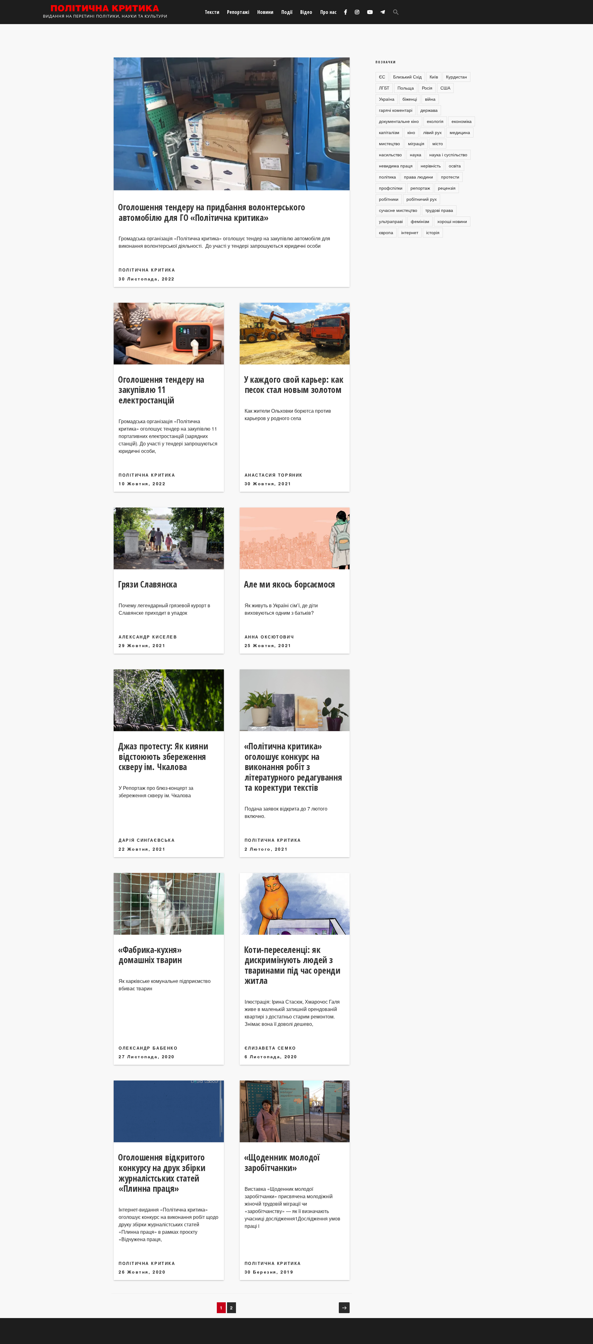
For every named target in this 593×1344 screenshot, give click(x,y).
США (445, 88)
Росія (427, 88)
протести (450, 177)
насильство (390, 154)
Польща (405, 88)
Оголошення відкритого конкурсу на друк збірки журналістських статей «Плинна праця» (161, 1172)
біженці (409, 99)
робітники (388, 199)
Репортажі (238, 12)
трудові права (439, 210)
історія (432, 232)
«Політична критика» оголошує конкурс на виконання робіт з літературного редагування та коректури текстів (293, 766)
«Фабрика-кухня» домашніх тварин (150, 955)
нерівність (431, 165)
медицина (460, 132)
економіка (462, 121)
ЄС (382, 77)
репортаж (420, 188)
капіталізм (389, 132)
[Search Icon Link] (396, 12)
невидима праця (396, 165)
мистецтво (389, 143)
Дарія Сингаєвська (147, 840)
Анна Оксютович (269, 637)
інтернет (409, 232)
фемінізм (420, 221)
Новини (265, 12)
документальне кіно (399, 121)
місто (437, 143)
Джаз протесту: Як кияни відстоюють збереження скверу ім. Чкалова (163, 756)
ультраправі (391, 221)
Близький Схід (407, 77)
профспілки (390, 188)
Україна (386, 99)
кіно (411, 132)
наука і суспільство (448, 154)
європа (386, 232)
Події (286, 12)
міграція (416, 143)
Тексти (212, 12)
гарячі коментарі (395, 110)
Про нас (328, 12)
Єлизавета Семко (270, 1048)
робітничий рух (421, 199)
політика (387, 177)
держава (429, 110)
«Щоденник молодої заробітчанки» (282, 1162)
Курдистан (456, 77)
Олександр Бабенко (148, 1048)
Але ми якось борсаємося (289, 584)
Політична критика (147, 270)
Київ (434, 77)
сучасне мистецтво (398, 210)
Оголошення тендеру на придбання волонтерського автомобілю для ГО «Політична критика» (211, 212)
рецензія (447, 188)
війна (430, 99)
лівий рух (432, 132)
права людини (418, 177)
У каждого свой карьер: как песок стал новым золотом (293, 384)
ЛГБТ (384, 88)
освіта (455, 165)
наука (415, 154)
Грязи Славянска (147, 584)
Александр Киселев (148, 637)
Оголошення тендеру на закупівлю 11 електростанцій (161, 389)
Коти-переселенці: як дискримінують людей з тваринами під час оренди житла (292, 965)
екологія (435, 121)
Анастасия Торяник (274, 475)
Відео (306, 12)
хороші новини (452, 221)
